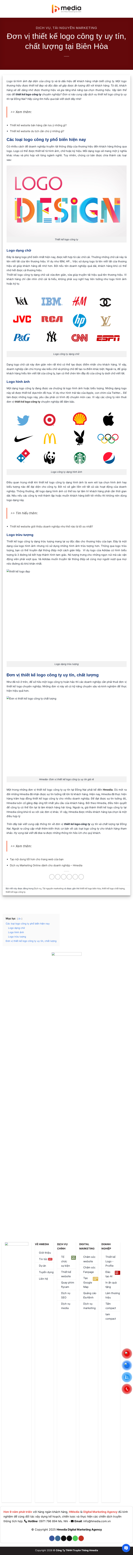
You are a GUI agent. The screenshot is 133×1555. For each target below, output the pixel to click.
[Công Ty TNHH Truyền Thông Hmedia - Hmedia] (66, 9)
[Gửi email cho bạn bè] (69, 876)
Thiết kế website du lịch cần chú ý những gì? (37, 131)
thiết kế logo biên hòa (90, 888)
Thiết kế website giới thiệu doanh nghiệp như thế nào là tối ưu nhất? (51, 526)
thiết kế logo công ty (15, 892)
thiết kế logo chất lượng (113, 888)
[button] (5, 9)
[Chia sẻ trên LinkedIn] (81, 876)
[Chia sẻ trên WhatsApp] (52, 876)
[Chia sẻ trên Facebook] (57, 876)
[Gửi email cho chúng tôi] (69, 1538)
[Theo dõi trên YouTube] (81, 1538)
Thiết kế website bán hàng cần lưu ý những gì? (38, 125)
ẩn (19, 918)
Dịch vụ (43, 28)
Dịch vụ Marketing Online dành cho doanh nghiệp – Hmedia (46, 865)
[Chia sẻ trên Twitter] (63, 876)
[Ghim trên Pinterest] (75, 876)
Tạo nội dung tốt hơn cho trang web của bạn (37, 859)
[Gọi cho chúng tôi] (75, 1538)
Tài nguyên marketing (75, 28)
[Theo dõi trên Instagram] (57, 1538)
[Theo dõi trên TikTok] (63, 1538)
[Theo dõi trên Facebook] (52, 1538)
